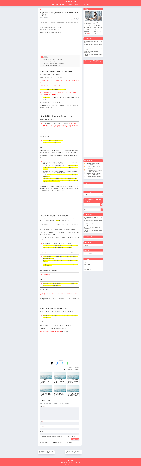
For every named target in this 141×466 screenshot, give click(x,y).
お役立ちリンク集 (78, 4)
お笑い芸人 (77, 367)
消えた (74, 369)
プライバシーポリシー (70, 462)
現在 (78, 369)
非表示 (46, 57)
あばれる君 (70, 369)
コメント (42, 406)
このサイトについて (60, 4)
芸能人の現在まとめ (70, 1)
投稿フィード (87, 264)
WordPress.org (87, 269)
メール (42, 426)
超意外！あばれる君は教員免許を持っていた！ (51, 65)
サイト (41, 431)
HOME (53, 4)
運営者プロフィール (70, 4)
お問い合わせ (86, 4)
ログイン (86, 262)
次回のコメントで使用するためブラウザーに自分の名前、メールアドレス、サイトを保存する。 (59, 436)
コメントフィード (88, 266)
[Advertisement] (59, 42)
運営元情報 (63, 462)
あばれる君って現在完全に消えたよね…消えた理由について (54, 59)
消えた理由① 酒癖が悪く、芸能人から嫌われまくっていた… (55, 61)
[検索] (101, 204)
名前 (41, 421)
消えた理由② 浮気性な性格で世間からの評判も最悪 (53, 63)
